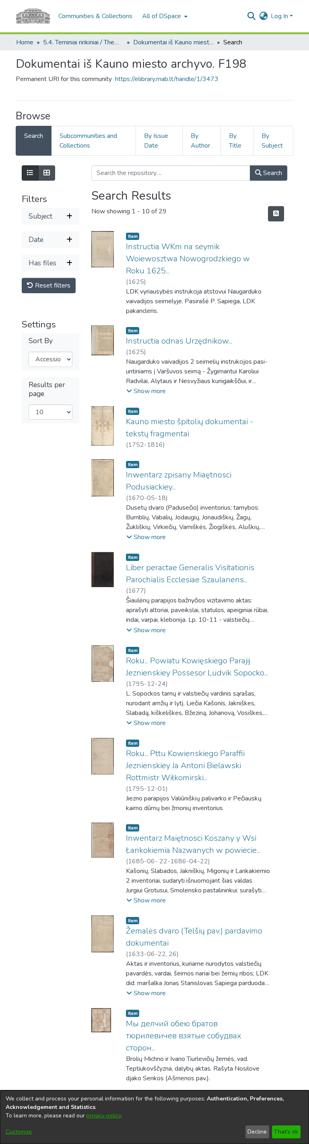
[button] (251, 16)
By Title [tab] (235, 140)
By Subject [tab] (272, 140)
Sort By (41, 341)
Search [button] (272, 173)
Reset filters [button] (51, 285)
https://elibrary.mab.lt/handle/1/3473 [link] (166, 79)
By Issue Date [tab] (156, 140)
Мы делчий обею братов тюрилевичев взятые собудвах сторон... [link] (183, 1035)
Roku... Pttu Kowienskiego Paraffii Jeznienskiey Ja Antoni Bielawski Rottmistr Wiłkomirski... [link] (185, 765)
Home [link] (24, 42)
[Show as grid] (46, 173)
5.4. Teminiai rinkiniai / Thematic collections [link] (83, 42)
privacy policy (104, 1115)
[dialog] (154, 1117)
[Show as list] (30, 173)
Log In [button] (280, 16)
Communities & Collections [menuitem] (95, 16)
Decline (257, 1132)
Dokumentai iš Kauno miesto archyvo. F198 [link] (173, 42)
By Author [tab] (200, 140)
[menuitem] (163, 16)
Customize (19, 1132)
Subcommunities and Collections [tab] (88, 140)
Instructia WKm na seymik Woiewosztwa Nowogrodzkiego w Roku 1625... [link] (188, 258)
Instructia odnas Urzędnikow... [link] (179, 340)
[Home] (33, 16)
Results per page (47, 389)
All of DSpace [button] (161, 16)
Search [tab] (33, 135)
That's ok (286, 1132)
